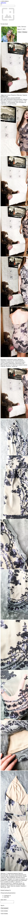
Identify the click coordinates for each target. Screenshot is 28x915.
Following (24, 32)
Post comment (4, 908)
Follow (19, 32)
